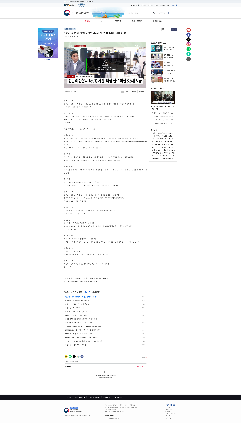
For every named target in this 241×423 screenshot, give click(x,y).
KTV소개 (143, 5)
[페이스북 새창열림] (188, 35)
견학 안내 (68, 397)
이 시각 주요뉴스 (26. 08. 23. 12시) (163, 120)
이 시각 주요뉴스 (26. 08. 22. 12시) (163, 136)
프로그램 (118, 21)
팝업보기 (134, 91)
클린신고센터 (169, 409)
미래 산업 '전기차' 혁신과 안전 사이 (76, 315)
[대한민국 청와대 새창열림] (81, 4)
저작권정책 (168, 407)
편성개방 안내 (107, 397)
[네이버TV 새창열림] (188, 54)
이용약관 (168, 411)
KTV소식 (150, 5)
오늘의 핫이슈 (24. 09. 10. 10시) (75, 345)
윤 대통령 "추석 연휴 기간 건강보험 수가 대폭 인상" (81, 319)
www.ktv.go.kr (101, 278)
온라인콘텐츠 (137, 21)
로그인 (168, 5)
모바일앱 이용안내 (80, 397)
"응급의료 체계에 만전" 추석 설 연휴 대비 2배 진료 (81, 297)
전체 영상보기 (141, 91)
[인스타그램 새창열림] (188, 44)
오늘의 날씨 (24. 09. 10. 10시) (74, 308)
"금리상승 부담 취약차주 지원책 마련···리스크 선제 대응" (163, 150)
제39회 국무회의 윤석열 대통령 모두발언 (78, 300)
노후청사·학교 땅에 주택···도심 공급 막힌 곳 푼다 (163, 139)
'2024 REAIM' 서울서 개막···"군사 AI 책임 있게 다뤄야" (82, 330)
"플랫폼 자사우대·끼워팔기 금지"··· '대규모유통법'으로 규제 (83, 326)
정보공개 (162, 5)
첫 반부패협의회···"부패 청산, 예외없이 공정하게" (163, 123)
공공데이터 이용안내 (94, 397)
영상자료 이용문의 (109, 415)
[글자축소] (169, 29)
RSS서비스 (168, 416)
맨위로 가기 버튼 (188, 59)
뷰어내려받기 (169, 418)
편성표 (156, 5)
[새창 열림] (163, 29)
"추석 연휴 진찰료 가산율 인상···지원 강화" (78, 323)
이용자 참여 (157, 21)
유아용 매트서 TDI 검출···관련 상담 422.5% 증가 (163, 142)
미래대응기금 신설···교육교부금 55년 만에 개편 (163, 153)
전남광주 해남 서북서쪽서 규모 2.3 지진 (163, 116)
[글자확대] (166, 29)
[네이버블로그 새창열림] (188, 49)
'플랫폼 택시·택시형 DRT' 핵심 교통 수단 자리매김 (163, 147)
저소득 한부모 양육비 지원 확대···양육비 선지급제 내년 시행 (84, 341)
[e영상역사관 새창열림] (69, 5)
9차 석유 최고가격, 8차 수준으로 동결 (163, 156)
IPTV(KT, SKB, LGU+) (167, 13)
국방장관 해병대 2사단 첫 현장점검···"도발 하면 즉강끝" (82, 337)
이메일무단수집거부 (170, 413)
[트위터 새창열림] (188, 39)
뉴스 (102, 21)
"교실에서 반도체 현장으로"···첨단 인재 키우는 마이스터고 (163, 113)
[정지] (51, 59)
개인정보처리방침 (170, 405)
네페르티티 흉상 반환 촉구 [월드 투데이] (78, 312)
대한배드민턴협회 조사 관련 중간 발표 (77, 304)
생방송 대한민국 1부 (70, 29)
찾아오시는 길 (118, 397)
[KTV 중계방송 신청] (48, 43)
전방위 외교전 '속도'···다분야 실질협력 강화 (78, 334)
